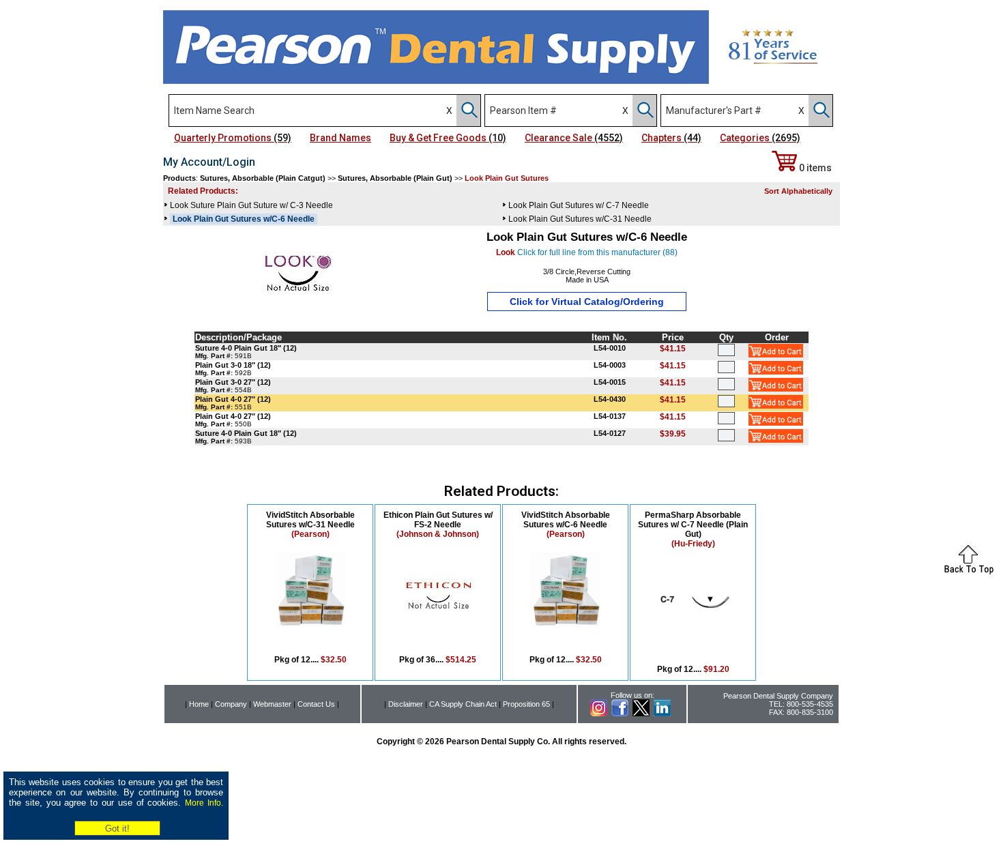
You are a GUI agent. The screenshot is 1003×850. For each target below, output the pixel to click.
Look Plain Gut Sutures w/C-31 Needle (580, 219)
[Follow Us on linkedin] (662, 713)
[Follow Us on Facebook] (619, 713)
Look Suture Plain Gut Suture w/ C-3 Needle (251, 205)
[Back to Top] (969, 572)
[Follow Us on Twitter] (641, 713)
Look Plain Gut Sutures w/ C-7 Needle (578, 205)
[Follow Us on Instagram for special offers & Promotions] (598, 713)
